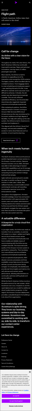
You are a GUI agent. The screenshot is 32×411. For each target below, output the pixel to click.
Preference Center (6, 340)
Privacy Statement (6, 360)
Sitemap (3, 356)
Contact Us (4, 350)
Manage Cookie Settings (16, 406)
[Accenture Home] (16, 2)
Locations (4, 353)
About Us (4, 347)
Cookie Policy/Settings (8, 366)
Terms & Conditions (7, 363)
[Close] (30, 372)
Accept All (16, 395)
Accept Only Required (16, 401)
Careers (3, 343)
